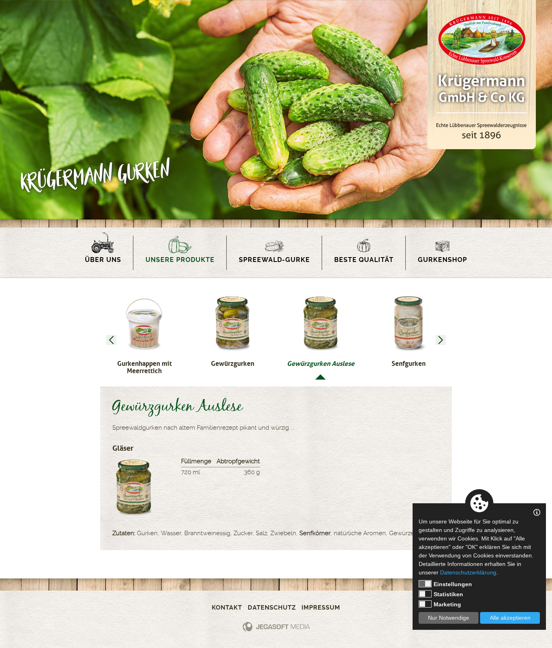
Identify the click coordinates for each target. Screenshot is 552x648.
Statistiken (448, 594)
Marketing (447, 604)
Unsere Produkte (180, 260)
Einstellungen (453, 584)
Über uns (103, 260)
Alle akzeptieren (510, 617)
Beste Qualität (364, 260)
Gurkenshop (442, 260)
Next (441, 340)
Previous (111, 340)
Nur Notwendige (448, 617)
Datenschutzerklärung (468, 572)
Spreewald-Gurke (274, 260)
